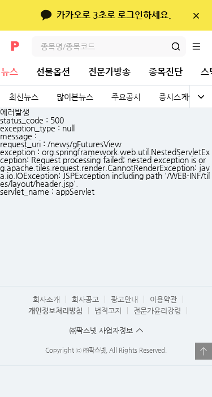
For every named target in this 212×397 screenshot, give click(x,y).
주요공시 (126, 96)
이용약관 (163, 299)
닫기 (196, 15)
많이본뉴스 (75, 96)
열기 (203, 351)
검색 (176, 46)
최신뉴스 (23, 96)
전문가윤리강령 (157, 310)
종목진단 (166, 71)
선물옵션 (53, 71)
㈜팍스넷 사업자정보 (101, 330)
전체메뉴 (202, 46)
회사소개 (46, 299)
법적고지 (108, 310)
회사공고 (85, 299)
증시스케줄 (177, 96)
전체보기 (200, 97)
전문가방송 (109, 71)
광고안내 (124, 299)
